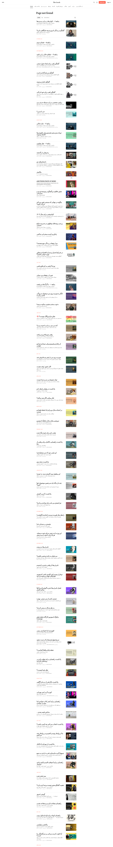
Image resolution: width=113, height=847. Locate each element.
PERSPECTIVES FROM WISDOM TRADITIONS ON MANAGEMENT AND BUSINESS (47, 183)
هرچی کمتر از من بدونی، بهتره (46, 599)
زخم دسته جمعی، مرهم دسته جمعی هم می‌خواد (46, 327)
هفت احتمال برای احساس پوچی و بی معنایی (46, 113)
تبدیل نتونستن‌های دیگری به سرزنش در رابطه (46, 475)
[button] (31, 6)
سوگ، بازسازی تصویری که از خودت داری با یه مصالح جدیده (49, 359)
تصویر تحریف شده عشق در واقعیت (44, 454)
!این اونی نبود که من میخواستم (47, 453)
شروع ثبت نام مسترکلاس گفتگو (43, 32)
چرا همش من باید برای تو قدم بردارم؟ (49, 503)
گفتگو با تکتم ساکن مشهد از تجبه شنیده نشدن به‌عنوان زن (48, 548)
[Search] (94, 2)
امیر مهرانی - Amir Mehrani (47, 24)
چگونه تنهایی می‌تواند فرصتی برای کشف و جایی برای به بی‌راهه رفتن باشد (50, 838)
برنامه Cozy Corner (41, 195)
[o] (71, 24)
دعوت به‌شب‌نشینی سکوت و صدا (48, 304)
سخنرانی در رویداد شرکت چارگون (44, 227)
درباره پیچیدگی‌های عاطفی (42, 652)
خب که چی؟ (41, 112)
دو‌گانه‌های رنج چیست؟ (41, 445)
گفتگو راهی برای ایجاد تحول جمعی (48, 64)
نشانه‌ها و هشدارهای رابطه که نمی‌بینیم (45, 632)
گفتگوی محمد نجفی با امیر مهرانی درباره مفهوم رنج (47, 245)
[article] (56, 24)
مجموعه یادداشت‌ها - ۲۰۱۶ (42, 174)
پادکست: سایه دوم (43, 462)
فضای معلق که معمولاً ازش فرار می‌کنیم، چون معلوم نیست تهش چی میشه (50, 369)
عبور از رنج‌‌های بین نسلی (45, 275)
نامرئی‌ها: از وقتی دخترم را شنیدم (48, 565)
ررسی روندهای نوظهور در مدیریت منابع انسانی (50, 224)
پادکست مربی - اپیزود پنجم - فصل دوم (44, 787)
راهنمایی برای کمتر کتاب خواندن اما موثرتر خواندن (48, 702)
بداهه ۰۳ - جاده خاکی (43, 124)
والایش (39, 172)
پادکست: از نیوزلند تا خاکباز (45, 744)
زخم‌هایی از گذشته (43, 153)
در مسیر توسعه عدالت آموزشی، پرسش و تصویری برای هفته (49, 755)
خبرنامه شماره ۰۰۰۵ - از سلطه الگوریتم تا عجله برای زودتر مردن (50, 817)
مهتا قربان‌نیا (44, 33)
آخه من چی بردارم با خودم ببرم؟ (47, 326)
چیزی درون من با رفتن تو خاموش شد (49, 357)
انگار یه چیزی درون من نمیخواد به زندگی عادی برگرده (50, 294)
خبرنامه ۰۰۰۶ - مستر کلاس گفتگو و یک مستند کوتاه (47, 796)
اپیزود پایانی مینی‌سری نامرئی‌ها (43, 526)
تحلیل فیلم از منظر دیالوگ (42, 620)
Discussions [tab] (46, 17)
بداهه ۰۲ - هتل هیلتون (43, 144)
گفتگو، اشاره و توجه (43, 82)
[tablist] (43, 17)
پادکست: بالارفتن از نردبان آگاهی (47, 682)
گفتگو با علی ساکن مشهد (42, 567)
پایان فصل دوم (40, 663)
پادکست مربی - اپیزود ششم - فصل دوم (45, 766)
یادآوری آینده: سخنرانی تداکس (47, 234)
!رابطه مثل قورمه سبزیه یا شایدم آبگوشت (50, 515)
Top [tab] (42, 17)
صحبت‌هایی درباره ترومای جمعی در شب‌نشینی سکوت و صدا (49, 154)
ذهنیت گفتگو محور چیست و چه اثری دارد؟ (50, 785)
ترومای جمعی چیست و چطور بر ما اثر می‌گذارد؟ (46, 277)
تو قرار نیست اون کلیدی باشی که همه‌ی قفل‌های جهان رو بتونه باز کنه (49, 575)
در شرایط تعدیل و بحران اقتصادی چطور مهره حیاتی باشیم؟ (50, 253)
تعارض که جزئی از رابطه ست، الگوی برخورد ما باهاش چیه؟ (49, 517)
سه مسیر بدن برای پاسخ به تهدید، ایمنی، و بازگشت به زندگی (49, 318)
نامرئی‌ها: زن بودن (43, 547)
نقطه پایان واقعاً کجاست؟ (45, 650)
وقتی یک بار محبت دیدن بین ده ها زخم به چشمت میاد (47, 268)
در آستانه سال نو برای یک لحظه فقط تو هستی (49, 411)
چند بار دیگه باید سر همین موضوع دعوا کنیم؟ (49, 484)
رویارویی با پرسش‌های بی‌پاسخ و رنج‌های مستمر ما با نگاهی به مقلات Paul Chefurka (49, 684)
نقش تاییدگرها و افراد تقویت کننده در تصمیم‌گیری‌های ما (48, 609)
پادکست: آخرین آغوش (44, 494)
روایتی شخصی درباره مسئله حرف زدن (49, 102)
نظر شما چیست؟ (42, 670)
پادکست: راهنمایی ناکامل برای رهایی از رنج (49, 443)
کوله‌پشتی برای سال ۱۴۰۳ (45, 214)
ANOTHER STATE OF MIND (46, 181)
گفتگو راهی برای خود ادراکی (46, 92)
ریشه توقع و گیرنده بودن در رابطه (43, 504)
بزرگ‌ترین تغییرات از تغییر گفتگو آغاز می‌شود (46, 65)
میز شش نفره (41, 776)
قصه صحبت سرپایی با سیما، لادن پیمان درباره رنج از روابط (49, 737)
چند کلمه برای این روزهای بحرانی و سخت (45, 336)
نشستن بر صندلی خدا (44, 524)
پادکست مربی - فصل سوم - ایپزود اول (44, 591)
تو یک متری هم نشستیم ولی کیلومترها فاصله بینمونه (49, 134)
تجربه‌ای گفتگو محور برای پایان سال (44, 422)
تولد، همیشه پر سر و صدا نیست (47, 380)
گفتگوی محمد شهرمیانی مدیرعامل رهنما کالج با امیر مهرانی (49, 256)
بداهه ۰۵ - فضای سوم (44, 42)
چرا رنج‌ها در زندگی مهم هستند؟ (47, 243)
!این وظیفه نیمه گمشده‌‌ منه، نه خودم (48, 474)
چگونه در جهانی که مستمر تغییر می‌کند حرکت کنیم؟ (49, 203)
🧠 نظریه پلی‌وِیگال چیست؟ (46, 316)
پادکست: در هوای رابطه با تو (46, 389)
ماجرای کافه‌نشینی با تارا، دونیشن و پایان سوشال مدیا (48, 778)
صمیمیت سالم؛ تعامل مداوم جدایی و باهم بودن (46, 434)
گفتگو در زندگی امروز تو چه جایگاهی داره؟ (50, 30)
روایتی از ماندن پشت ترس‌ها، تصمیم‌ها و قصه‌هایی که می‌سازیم (50, 714)
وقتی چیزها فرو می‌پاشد (45, 335)
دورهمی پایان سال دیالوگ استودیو (48, 421)
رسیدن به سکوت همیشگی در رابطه (44, 136)
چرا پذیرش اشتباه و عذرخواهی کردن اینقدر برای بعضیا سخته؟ (49, 347)
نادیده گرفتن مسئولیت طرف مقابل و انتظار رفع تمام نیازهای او (49, 558)
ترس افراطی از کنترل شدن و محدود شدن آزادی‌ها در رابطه (49, 600)
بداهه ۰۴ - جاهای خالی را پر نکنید (47, 54)
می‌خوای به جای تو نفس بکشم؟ (47, 556)
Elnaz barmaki (45, 67)
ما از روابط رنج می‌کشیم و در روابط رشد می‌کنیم (50, 734)
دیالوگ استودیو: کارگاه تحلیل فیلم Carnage (48, 618)
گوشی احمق (41, 794)
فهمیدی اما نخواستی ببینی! (45, 631)
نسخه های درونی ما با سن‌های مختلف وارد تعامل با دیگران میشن (50, 400)
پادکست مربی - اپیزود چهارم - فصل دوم (45, 805)
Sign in (109, 2)
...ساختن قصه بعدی (43, 712)
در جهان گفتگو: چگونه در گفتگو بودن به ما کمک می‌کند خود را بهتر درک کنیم (50, 94)
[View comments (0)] (46, 26)
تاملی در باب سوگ (40, 495)
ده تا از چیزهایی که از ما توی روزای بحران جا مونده (47, 297)
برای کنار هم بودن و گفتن (42, 306)
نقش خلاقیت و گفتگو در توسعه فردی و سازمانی (49, 192)
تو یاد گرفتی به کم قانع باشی (46, 266)
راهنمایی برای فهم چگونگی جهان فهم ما (45, 726)
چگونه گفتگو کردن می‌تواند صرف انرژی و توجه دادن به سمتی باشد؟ (49, 84)
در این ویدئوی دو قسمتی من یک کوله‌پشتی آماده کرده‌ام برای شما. (50, 216)
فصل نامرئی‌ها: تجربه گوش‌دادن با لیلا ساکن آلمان (49, 589)
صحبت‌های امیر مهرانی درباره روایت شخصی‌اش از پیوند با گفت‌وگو (50, 104)
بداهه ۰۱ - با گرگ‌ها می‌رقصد (46, 284)
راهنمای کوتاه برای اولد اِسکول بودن (48, 815)
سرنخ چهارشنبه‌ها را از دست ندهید (48, 640)
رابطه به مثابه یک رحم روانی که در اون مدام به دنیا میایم (48, 381)
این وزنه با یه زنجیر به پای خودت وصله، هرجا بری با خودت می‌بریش (49, 534)
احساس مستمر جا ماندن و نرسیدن (44, 537)
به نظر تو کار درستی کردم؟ (45, 608)
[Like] (37, 47)
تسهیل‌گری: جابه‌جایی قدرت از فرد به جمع (50, 753)
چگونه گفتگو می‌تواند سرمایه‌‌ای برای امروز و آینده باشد (48, 74)
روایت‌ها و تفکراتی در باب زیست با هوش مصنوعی (47, 463)
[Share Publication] (97, 2)
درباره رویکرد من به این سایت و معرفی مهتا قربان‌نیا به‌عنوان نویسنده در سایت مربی (49, 642)
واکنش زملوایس (42, 825)
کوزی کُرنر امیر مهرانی (44, 692)
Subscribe (102, 2)
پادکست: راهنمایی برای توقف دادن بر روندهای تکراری (49, 660)
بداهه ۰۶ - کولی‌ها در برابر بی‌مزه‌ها (48, 21)
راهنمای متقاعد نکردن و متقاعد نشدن (49, 803)
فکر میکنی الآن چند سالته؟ (45, 398)
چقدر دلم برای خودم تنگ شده (46, 433)
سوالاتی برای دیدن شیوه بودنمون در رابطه (45, 413)
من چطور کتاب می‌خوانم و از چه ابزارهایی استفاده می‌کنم (48, 705)
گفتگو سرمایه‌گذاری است (45, 73)
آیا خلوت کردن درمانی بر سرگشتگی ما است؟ (49, 835)
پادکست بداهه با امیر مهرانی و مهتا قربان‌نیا (45, 23)
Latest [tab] (38, 17)
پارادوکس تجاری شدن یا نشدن (43, 672)
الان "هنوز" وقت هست (44, 367)
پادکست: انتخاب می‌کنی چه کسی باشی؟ (50, 724)
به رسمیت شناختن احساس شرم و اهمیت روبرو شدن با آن (48, 578)
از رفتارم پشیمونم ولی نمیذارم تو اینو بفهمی (49, 345)
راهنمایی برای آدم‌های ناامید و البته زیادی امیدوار (50, 763)
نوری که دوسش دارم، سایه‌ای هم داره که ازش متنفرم (48, 486)
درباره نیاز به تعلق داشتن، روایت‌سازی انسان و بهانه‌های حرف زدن (50, 746)
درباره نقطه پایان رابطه (41, 694)
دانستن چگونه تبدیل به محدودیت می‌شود (45, 826)
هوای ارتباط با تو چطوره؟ (42, 390)
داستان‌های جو (41, 162)
